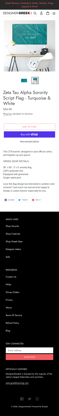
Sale (8, 256)
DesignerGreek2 (24, 406)
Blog (8, 330)
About (9, 307)
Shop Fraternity (13, 233)
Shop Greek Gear (14, 241)
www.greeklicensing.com (17, 383)
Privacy (9, 299)
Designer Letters (13, 249)
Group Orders (12, 292)
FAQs (8, 284)
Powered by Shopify (40, 406)
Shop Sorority (12, 226)
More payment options (29, 141)
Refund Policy (12, 323)
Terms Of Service (14, 315)
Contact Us (11, 276)
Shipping (7, 113)
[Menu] (54, 13)
